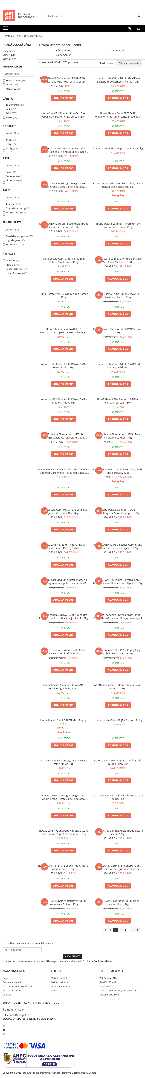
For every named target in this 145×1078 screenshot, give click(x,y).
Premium (11, 264)
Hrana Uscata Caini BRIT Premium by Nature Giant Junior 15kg (63, 260)
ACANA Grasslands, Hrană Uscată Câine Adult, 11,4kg (117, 686)
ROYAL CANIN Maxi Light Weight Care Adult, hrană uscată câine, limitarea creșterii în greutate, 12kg (63, 185)
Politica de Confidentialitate (97, 961)
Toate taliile (12, 204)
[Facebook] (4, 1025)
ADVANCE (11, 88)
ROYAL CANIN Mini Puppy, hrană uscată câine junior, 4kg (63, 762)
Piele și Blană (12, 244)
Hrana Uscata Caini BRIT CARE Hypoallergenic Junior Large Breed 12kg (117, 115)
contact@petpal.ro (18, 1015)
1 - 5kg (9, 148)
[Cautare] (139, 16)
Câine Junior (9, 50)
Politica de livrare (12, 990)
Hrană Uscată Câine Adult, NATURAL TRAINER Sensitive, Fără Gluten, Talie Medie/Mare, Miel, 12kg (63, 436)
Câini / (19, 35)
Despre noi (8, 978)
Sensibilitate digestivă (17, 236)
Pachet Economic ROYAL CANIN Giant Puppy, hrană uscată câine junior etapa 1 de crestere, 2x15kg (117, 616)
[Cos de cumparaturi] (138, 28)
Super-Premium (14, 268)
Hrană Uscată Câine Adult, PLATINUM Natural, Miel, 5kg (118, 365)
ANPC (54, 990)
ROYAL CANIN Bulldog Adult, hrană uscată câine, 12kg (118, 832)
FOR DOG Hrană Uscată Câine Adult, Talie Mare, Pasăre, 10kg (117, 471)
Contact (7, 994)
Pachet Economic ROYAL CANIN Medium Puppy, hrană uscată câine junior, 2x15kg (63, 616)
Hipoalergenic (13, 240)
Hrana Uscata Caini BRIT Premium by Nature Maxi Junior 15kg (118, 225)
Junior (9, 109)
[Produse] (6, 29)
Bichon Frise (12, 180)
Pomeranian (12, 176)
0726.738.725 (16, 1010)
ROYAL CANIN (13, 80)
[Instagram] (4, 1034)
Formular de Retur (60, 986)
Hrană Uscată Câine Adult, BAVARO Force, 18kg (118, 330)
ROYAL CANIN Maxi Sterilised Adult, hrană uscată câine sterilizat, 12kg (63, 225)
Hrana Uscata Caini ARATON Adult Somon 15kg (63, 295)
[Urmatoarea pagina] (137, 930)
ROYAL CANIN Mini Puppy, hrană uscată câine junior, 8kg (117, 762)
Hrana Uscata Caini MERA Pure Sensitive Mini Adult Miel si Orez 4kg (118, 260)
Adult (8, 113)
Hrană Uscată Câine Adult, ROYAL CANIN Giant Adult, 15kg (63, 365)
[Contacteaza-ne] (130, 28)
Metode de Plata (59, 978)
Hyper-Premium (14, 273)
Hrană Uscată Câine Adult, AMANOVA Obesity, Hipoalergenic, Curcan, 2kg (63, 115)
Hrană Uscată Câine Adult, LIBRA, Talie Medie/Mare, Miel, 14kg (118, 436)
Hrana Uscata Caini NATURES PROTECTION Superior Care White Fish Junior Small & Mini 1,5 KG (63, 471)
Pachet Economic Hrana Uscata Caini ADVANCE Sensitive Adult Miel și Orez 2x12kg (63, 150)
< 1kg (8, 144)
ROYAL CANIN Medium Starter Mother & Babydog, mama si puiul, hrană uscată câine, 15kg (63, 581)
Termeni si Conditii (12, 982)
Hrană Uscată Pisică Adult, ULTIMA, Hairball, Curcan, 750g (118, 401)
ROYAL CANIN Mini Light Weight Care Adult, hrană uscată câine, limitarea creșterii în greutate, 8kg (63, 797)
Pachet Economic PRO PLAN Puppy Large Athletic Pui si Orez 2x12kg (118, 651)
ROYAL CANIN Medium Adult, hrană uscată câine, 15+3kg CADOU (63, 546)
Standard (11, 260)
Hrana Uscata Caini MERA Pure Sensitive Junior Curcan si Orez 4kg (63, 511)
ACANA (9, 84)
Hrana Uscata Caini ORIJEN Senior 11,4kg (118, 720)
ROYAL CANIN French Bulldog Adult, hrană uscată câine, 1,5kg (63, 867)
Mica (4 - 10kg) (13, 212)
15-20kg (10, 140)
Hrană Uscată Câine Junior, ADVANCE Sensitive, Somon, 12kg (118, 295)
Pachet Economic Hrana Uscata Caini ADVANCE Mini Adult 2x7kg (63, 651)
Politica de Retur (59, 982)
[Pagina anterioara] (105, 930)
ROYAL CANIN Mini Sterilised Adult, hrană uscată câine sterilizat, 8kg (118, 185)
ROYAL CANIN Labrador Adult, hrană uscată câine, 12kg (118, 902)
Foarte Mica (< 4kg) (16, 208)
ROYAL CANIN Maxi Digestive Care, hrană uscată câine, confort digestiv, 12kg (117, 546)
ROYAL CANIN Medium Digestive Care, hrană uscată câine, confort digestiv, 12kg (118, 581)
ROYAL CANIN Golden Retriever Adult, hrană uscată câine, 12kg (63, 902)
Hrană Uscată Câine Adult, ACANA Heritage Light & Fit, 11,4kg (63, 686)
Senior (9, 117)
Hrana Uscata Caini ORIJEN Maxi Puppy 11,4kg (63, 721)
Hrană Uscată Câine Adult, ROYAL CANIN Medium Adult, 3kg (63, 401)
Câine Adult (9, 54)
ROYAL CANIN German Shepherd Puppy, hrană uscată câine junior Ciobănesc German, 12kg (118, 867)
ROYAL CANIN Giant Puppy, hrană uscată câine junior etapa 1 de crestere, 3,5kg (63, 832)
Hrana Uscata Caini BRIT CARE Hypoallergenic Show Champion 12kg (118, 511)
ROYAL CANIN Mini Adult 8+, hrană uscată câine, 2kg (118, 797)
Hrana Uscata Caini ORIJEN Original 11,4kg (118, 148)
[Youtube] (4, 1030)
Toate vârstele (13, 104)
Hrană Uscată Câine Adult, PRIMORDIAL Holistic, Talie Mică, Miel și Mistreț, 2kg (63, 80)
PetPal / (10, 35)
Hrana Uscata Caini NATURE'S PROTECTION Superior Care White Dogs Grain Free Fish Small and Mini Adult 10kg (63, 330)
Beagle (9, 172)
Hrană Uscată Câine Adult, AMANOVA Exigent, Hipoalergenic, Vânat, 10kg (118, 80)
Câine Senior (9, 58)
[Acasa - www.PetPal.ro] (20, 16)
